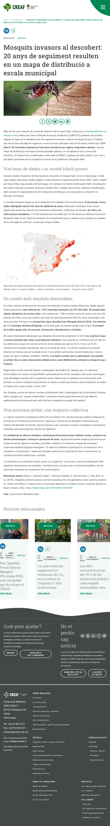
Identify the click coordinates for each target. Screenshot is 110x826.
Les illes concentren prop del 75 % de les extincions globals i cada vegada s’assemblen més (94, 576)
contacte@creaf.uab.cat (16, 732)
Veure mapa (10, 717)
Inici (6, 20)
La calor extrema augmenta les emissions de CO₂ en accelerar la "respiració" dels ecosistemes (51, 576)
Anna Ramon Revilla (10, 555)
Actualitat (17, 20)
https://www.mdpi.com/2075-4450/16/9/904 (49, 488)
